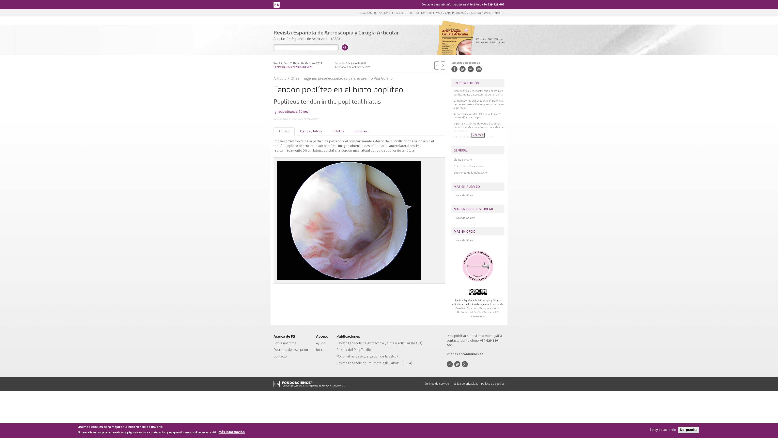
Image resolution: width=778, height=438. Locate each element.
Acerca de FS (284, 336)
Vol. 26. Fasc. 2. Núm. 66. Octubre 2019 (298, 63)
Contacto (280, 356)
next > (443, 65)
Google (465, 364)
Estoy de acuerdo (663, 430)
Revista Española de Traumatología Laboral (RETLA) (374, 363)
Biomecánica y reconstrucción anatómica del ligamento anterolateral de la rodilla (478, 92)
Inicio (320, 350)
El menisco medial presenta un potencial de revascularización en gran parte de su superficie (478, 104)
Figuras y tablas (311, 131)
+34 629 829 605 (493, 4)
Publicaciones (348, 336)
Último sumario (463, 159)
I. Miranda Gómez (464, 195)
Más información (232, 432)
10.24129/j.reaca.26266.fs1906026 (293, 67)
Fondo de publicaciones (468, 166)
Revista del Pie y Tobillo (354, 350)
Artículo (284, 131)
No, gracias (688, 430)
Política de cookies (492, 383)
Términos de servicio (436, 383)
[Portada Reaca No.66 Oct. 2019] (455, 44)
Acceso (322, 336)
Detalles (338, 131)
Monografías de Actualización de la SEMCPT (368, 356)
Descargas (361, 131)
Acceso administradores (487, 13)
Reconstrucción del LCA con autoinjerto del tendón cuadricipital (477, 115)
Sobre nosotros (285, 343)
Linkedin (450, 364)
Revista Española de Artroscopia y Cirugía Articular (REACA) (379, 343)
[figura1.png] (358, 220)
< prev (436, 65)
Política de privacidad (465, 383)
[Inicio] (277, 4)
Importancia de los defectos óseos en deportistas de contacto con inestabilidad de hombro (478, 127)
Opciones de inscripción (291, 350)
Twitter (457, 364)
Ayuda (320, 343)
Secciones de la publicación (471, 172)
